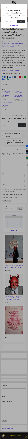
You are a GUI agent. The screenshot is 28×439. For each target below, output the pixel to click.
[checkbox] (3, 435)
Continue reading (14, 25)
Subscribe (21, 21)
